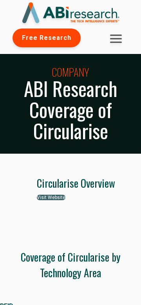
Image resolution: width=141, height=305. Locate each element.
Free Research (46, 37)
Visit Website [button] (51, 197)
